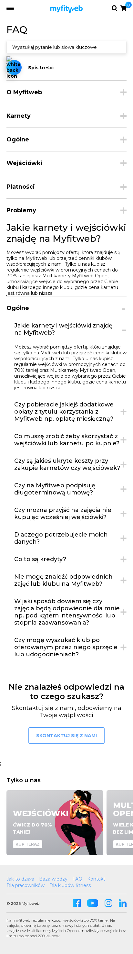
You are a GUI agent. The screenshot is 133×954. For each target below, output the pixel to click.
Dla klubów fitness (70, 885)
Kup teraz (27, 844)
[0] (123, 8)
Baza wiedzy (53, 879)
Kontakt (96, 879)
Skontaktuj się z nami (66, 735)
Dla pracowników (25, 885)
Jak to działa (20, 879)
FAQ (77, 879)
